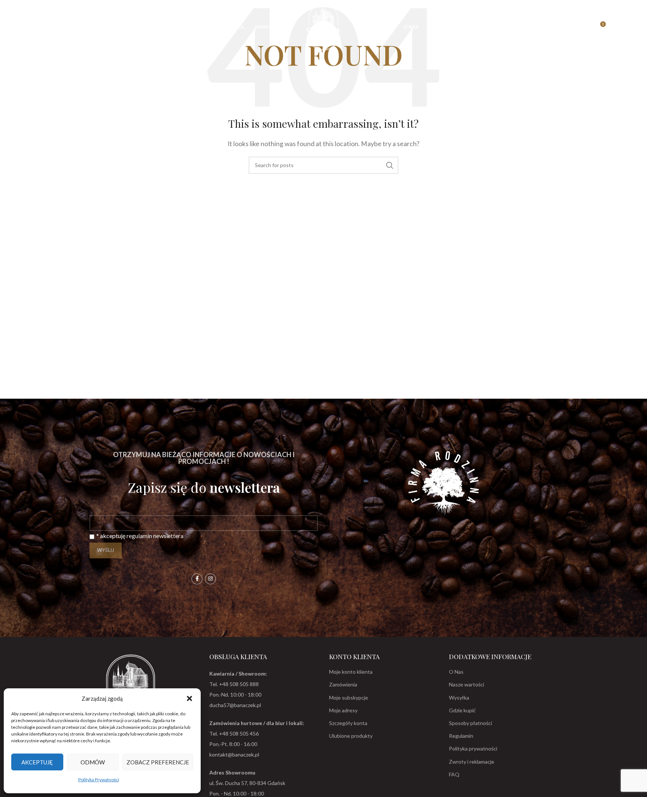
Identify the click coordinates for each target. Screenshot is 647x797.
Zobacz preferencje (158, 762)
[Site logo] (323, 26)
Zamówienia (343, 684)
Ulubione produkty (351, 736)
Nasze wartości (466, 684)
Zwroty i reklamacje (471, 761)
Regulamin (461, 736)
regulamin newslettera (155, 535)
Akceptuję (37, 762)
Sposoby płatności (470, 723)
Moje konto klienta (351, 671)
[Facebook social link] (197, 579)
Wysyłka (459, 697)
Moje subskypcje (348, 697)
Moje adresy (343, 710)
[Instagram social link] (210, 579)
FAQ (454, 774)
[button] (189, 698)
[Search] (25, 26)
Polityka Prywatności (98, 779)
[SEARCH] (389, 165)
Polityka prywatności (473, 748)
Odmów (93, 762)
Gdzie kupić (462, 710)
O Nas (456, 671)
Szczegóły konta (348, 723)
